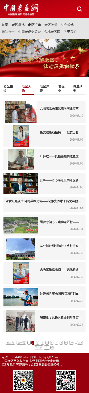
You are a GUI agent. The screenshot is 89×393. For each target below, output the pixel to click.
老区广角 (34, 25)
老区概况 (18, 25)
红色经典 (67, 25)
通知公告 (8, 32)
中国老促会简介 (29, 32)
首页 (5, 25)
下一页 (38, 347)
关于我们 (70, 32)
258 (80, 342)
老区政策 (50, 25)
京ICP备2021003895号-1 (46, 364)
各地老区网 (52, 32)
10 (71, 342)
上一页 (21, 342)
